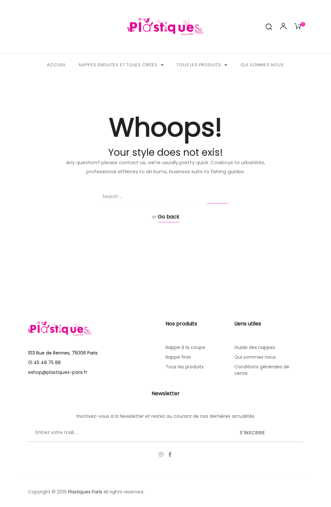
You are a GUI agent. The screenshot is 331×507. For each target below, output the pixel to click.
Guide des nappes (254, 347)
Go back (168, 216)
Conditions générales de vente (261, 370)
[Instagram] (161, 454)
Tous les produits (198, 65)
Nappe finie (178, 357)
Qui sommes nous (262, 65)
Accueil (56, 65)
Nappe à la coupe (185, 347)
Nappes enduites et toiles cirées (118, 65)
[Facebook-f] (170, 454)
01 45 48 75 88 (44, 362)
